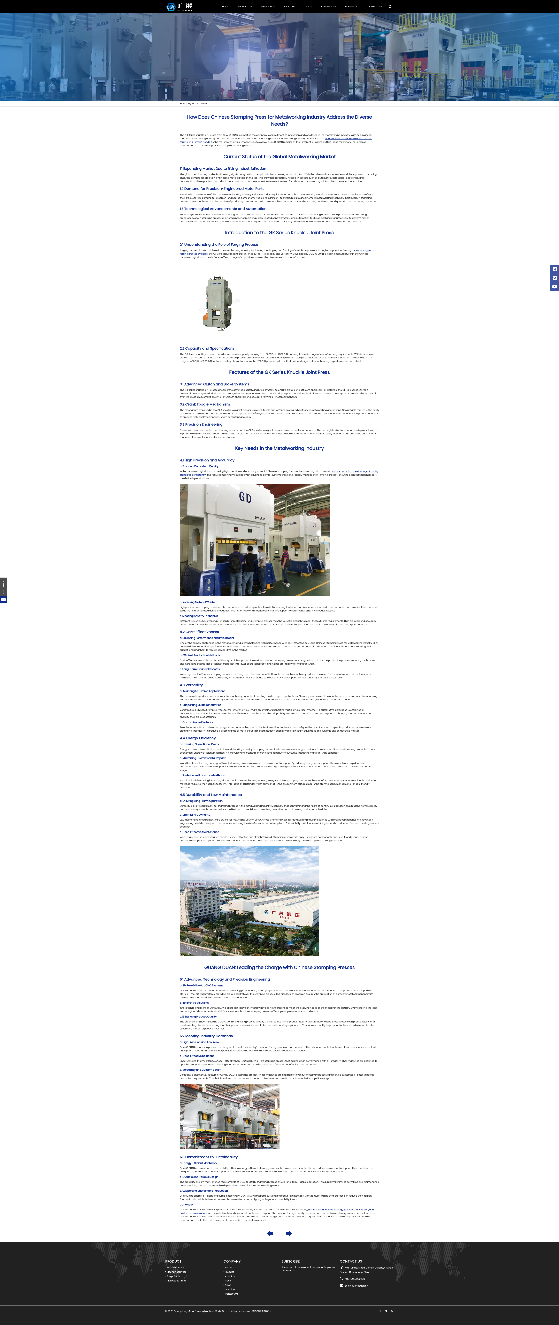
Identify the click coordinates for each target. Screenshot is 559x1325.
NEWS (195, 103)
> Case (227, 1280)
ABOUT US (289, 6)
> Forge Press (172, 1276)
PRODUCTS (244, 6)
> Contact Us (230, 1293)
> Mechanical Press (175, 1272)
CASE (309, 6)
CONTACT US (375, 6)
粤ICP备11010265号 (261, 1311)
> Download (229, 1289)
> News (227, 1285)
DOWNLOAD (352, 6)
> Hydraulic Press (174, 1267)
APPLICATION (268, 6)
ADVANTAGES (328, 6)
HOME (225, 6)
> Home (227, 1267)
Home (186, 103)
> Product (228, 1272)
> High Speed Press (175, 1280)
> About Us (229, 1276)
